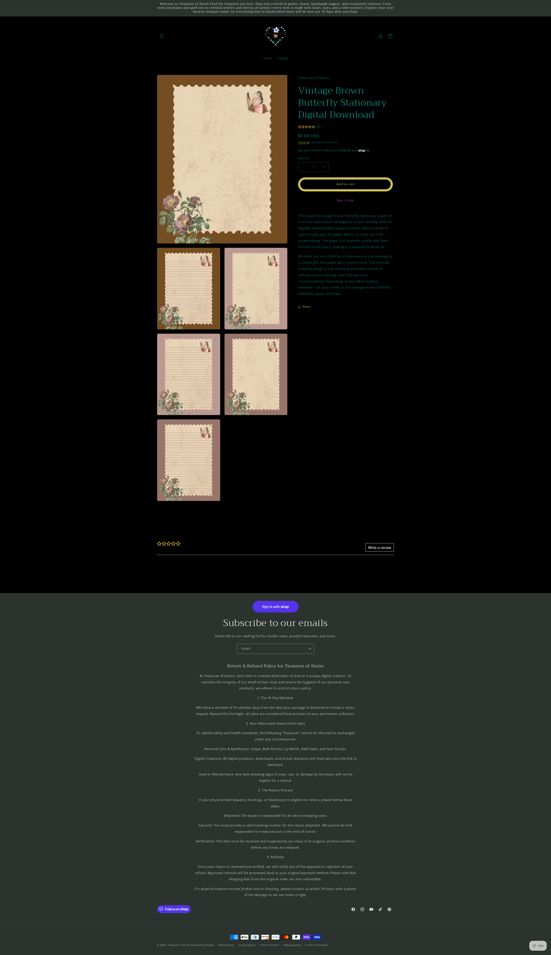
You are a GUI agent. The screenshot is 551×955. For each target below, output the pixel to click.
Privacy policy (247, 945)
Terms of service (269, 945)
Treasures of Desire (178, 945)
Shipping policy (292, 945)
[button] (162, 36)
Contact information (316, 945)
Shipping (304, 142)
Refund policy (226, 945)
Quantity (303, 158)
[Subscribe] (309, 649)
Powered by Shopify (202, 945)
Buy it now (345, 200)
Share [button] (306, 307)
